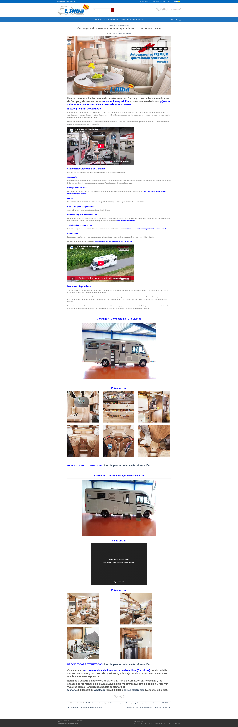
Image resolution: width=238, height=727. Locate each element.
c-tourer (140, 703)
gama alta (158, 703)
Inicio (141, 1)
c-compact (135, 703)
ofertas (125, 25)
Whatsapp (100, 690)
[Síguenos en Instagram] (160, 9)
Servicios (130, 19)
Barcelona (128, 703)
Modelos (112, 25)
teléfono (72, 690)
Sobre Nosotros (156, 1)
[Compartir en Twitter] (119, 696)
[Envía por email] (122, 696)
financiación (152, 703)
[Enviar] (112, 10)
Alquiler (139, 19)
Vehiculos (101, 19)
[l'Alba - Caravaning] (73, 10)
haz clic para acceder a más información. (108, 465)
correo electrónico (134, 690)
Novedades (119, 25)
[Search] (96, 19)
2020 (111, 703)
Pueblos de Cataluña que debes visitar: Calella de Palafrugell (147, 707)
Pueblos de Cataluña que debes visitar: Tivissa (86, 707)
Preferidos (147, 1)
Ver (77, 723)
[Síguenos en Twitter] (163, 9)
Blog (164, 1)
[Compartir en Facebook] (115, 696)
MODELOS (165, 703)
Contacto (169, 1)
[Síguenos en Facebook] (157, 9)
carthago (145, 703)
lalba (129, 33)
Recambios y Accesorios (117, 19)
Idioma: (176, 1)
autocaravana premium (119, 703)
